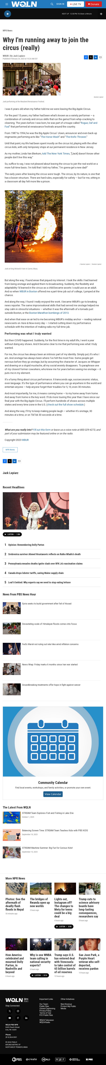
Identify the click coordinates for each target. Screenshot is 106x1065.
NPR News (7, 30)
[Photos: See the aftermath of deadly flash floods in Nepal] (16, 889)
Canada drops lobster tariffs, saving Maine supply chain (36, 573)
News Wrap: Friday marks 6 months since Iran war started (50, 664)
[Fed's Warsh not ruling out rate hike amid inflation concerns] (12, 649)
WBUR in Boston (28, 291)
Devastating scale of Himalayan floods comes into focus (49, 624)
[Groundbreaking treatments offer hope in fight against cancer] (12, 689)
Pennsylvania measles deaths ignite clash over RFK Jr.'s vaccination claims (45, 563)
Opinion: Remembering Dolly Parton (26, 544)
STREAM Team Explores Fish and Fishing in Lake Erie (48, 813)
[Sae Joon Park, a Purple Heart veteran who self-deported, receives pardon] (89, 944)
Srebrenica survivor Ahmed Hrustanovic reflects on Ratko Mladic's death (44, 554)
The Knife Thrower (76, 136)
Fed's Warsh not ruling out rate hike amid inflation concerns (50, 644)
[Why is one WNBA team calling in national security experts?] (41, 944)
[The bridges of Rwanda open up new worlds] (41, 889)
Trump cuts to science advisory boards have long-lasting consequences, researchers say (89, 907)
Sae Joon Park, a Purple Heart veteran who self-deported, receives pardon (89, 962)
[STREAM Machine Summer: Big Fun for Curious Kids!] (12, 852)
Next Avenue (66, 1004)
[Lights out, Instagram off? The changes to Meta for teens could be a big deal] (65, 889)
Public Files (44, 1006)
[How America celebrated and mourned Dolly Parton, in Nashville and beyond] (16, 944)
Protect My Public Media (68, 1007)
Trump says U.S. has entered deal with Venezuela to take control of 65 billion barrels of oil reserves (64, 963)
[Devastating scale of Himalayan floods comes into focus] (12, 628)
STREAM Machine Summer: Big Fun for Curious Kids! (47, 848)
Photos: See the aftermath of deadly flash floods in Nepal (15, 904)
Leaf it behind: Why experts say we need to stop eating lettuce (39, 582)
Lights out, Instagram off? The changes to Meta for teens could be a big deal (63, 907)
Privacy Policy (45, 1011)
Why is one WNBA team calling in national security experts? (40, 960)
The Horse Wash (50, 136)
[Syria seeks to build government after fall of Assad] (12, 608)
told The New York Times (56, 153)
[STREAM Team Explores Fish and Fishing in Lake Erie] (12, 818)
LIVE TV (76, 4)
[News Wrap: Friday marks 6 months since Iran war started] (12, 669)
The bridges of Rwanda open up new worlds (40, 902)
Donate (95, 4)
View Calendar (53, 794)
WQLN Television (46, 1020)
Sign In (60, 4)
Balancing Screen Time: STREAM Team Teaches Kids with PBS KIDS (55, 830)
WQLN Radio (44, 1022)
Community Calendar (53, 783)
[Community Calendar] (53, 742)
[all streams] (102, 13)
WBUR (25, 439)
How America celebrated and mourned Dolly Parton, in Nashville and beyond (15, 963)
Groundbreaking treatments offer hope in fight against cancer (51, 685)
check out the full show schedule (65, 404)
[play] (7, 13)
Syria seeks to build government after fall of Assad (46, 603)
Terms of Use (45, 1013)
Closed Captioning (47, 1009)
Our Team (43, 1004)
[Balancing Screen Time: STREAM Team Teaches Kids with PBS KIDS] (12, 835)
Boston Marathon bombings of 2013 (49, 312)
